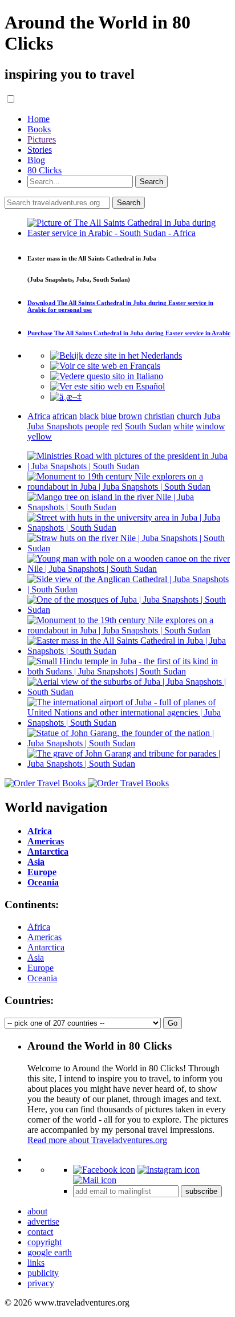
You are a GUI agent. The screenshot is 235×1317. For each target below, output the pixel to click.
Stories (39, 150)
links (35, 1262)
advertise (43, 1221)
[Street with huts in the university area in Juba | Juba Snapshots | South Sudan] (128, 528)
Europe (40, 968)
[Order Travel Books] (87, 783)
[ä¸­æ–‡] (66, 396)
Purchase (128, 333)
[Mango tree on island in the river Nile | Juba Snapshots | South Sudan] (128, 507)
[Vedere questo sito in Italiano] (106, 376)
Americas (44, 937)
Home (38, 119)
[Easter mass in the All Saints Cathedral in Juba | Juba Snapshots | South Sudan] (128, 651)
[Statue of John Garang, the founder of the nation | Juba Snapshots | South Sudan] (128, 743)
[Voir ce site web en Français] (105, 366)
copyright (44, 1242)
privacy (40, 1283)
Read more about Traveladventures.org (97, 1140)
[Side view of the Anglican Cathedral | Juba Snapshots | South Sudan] (128, 589)
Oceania (42, 978)
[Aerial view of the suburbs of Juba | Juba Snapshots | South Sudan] (128, 692)
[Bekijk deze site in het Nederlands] (116, 355)
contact (40, 1232)
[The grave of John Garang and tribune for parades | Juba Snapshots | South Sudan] (128, 764)
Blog (36, 160)
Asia (35, 957)
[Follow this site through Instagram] (168, 1169)
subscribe (201, 1191)
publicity (43, 1273)
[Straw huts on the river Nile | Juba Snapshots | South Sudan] (128, 548)
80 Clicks (44, 170)
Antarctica (45, 947)
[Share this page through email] (94, 1180)
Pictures (41, 139)
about (37, 1211)
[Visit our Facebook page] (104, 1169)
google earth (49, 1252)
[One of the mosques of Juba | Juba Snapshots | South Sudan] (128, 610)
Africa (38, 927)
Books (39, 129)
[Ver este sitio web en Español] (107, 386)
